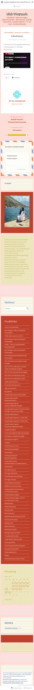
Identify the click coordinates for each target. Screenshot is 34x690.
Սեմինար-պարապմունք (13, 486)
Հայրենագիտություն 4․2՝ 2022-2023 (16, 421)
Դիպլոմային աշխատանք (13, 539)
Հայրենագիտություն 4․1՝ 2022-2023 (16, 417)
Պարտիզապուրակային (13, 483)
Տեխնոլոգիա (9, 503)
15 (13, 588)
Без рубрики (9, 32)
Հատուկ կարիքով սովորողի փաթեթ (17, 433)
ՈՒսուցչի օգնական (11, 473)
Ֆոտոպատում (9, 513)
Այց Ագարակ (9, 523)
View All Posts (17, 104)
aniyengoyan (20, 101)
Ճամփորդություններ (12, 449)
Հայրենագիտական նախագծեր (15, 395)
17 (20, 588)
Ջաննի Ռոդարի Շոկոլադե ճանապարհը (17, 119)
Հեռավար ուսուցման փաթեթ (14, 436)
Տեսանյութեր (9, 510)
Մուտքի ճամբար (10, 470)
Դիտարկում (17, 128)
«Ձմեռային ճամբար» (11, 382)
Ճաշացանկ (8, 452)
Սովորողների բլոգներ (12, 495)
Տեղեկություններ (10, 506)
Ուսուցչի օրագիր (10, 479)
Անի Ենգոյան (17, 14)
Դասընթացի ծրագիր (12, 536)
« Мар (6, 599)
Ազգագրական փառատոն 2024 (15, 516)
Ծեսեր (7, 555)
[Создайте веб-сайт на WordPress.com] (17, 2)
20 (6, 592)
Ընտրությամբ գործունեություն (15, 545)
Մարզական (9, 466)
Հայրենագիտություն (11, 414)
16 (17, 588)
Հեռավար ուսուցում (21, 32)
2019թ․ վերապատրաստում (14, 336)
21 (10, 592)
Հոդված (7, 442)
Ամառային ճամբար (11, 519)
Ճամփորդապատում (12, 446)
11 (24, 585)
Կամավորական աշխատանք (14, 558)
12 (27, 585)
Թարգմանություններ (12, 549)
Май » (10, 599)
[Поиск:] (17, 308)
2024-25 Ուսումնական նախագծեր (16, 372)
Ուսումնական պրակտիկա (14, 476)
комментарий (21, 169)
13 (6, 588)
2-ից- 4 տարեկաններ (12, 327)
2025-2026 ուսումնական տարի (15, 375)
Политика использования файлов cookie (13, 682)
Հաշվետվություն (10, 429)
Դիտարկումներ (10, 542)
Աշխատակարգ (10, 526)
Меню (18, 7)
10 (20, 585)
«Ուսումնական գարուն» (12, 385)
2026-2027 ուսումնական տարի (15, 378)
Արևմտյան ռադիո (11, 529)
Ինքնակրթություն (11, 552)
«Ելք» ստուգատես (10, 388)
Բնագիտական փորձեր (12, 532)
